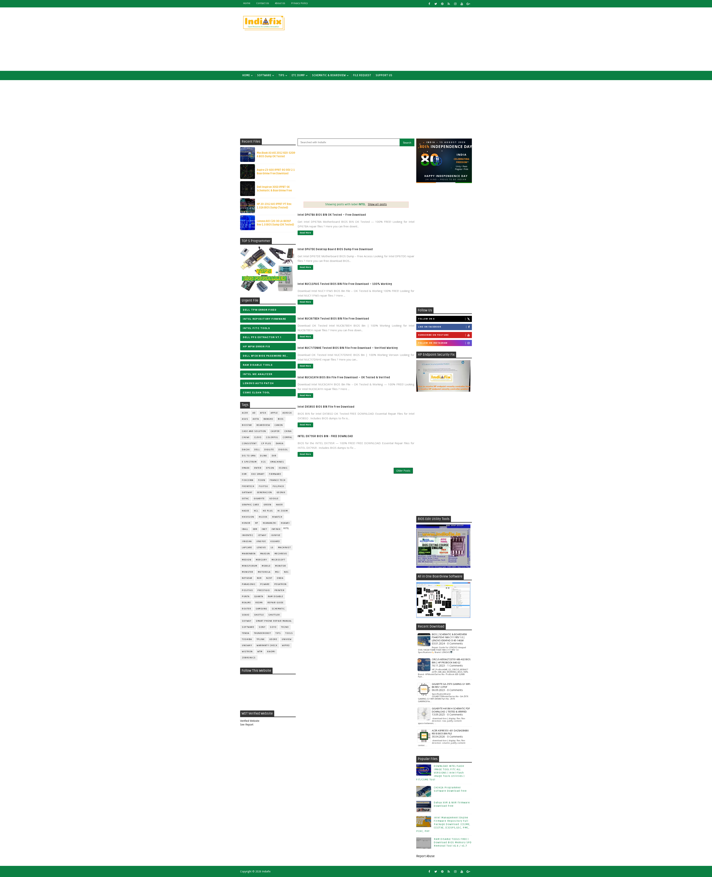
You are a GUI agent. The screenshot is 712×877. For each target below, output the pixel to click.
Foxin (261, 480)
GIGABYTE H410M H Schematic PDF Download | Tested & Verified (451, 710)
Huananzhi (269, 523)
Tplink (261, 639)
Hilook (263, 517)
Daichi (246, 449)
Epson (270, 468)
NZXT (269, 578)
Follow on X (426, 319)
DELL (257, 449)
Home (246, 3)
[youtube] (461, 3)
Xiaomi (271, 651)
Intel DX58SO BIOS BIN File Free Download (326, 406)
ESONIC (283, 468)
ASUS (245, 419)
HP (256, 523)
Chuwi (246, 437)
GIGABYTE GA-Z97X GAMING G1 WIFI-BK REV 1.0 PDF (451, 685)
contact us (262, 3)
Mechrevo (281, 553)
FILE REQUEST (362, 75)
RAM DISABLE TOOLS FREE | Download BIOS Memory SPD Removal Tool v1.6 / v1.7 (453, 842)
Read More (305, 232)
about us (280, 3)
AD (254, 413)
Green (267, 504)
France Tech (278, 480)
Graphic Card (250, 504)
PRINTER (280, 590)
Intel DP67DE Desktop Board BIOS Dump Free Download (335, 249)
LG (272, 547)
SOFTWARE (264, 75)
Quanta (258, 596)
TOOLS (289, 633)
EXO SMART (258, 474)
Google (274, 498)
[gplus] (468, 3)
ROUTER (246, 608)
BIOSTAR (247, 425)
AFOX (263, 413)
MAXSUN (265, 553)
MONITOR (280, 566)
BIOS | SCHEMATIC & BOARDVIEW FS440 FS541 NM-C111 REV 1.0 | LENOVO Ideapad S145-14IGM (449, 637)
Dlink (263, 455)
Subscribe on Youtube (433, 335)
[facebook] (429, 3)
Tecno (285, 627)
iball (245, 529)
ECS (263, 461)
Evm (244, 474)
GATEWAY (247, 492)
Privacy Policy (299, 3)
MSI (277, 572)
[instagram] (455, 3)
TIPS (281, 75)
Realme (246, 602)
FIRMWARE (275, 474)
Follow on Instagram (433, 343)
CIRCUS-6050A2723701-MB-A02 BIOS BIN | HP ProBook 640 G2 (451, 661)
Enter (258, 468)
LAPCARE (247, 547)
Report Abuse (425, 856)
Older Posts (403, 470)
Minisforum (249, 566)
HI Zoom (283, 510)
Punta (246, 596)
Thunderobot (262, 633)
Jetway (262, 535)
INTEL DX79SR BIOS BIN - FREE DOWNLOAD (325, 436)
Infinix (276, 529)
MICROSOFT (278, 559)
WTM (260, 651)
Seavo (246, 614)
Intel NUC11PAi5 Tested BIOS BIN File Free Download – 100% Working (345, 284)
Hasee (245, 510)
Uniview (287, 639)
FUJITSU (263, 486)
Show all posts (377, 204)
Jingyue (261, 541)
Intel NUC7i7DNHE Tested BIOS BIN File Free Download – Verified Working (348, 348)
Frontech (248, 486)
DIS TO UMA (249, 455)
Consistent (249, 443)
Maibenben (249, 553)
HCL (256, 510)
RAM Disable (275, 596)
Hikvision (248, 517)
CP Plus (266, 443)
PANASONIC (249, 584)
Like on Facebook (429, 327)
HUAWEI (285, 523)
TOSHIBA (247, 639)
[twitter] (436, 3)
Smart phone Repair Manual (274, 621)
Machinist (284, 547)
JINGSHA (247, 541)
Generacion (264, 492)
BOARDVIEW (263, 425)
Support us (384, 75)
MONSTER (247, 572)
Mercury (261, 559)
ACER (245, 413)
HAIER (279, 504)
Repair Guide (276, 602)
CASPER (275, 431)
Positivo (247, 590)
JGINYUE (276, 535)
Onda (280, 578)
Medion (246, 559)
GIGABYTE (259, 498)
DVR (274, 455)
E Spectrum (249, 461)
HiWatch (277, 517)
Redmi (259, 602)
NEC (286, 572)
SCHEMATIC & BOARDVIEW (329, 75)
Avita (256, 419)
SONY (262, 627)
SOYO (273, 627)
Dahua (280, 443)
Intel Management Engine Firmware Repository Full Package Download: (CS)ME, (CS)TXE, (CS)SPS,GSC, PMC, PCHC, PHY (443, 824)
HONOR (246, 523)
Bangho (268, 419)
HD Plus (268, 510)
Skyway (246, 621)
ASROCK (287, 413)
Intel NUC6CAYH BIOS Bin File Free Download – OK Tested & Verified (344, 377)
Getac (245, 498)
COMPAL (287, 437)
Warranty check (267, 645)
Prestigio (264, 590)
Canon (279, 425)
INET (264, 529)
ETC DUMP (298, 75)
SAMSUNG (261, 608)
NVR (259, 578)
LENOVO (261, 547)
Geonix (281, 492)
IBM (255, 529)
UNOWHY (247, 645)
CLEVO (258, 437)
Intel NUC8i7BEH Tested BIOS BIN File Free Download (333, 318)
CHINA (288, 431)
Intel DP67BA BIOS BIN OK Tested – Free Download (332, 214)
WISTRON (247, 651)
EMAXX (246, 468)
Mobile (266, 566)
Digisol (283, 449)
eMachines (277, 461)
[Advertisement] (404, 39)
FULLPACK (278, 486)
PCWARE (265, 584)
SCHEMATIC (278, 608)
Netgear (247, 578)
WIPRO (286, 645)
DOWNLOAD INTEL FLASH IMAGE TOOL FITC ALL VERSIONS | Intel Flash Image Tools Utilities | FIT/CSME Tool (440, 773)
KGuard (275, 541)
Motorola (264, 572)
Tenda (245, 633)
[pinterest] (442, 3)
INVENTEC (247, 535)
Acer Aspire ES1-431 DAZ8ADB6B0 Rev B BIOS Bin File (450, 732)
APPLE (274, 413)
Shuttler (274, 614)
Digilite (269, 449)
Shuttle (259, 614)
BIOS (281, 419)
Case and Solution (254, 431)
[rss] (448, 3)
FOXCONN (247, 480)
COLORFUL (272, 437)
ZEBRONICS (249, 657)
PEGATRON (280, 584)
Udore (273, 639)
